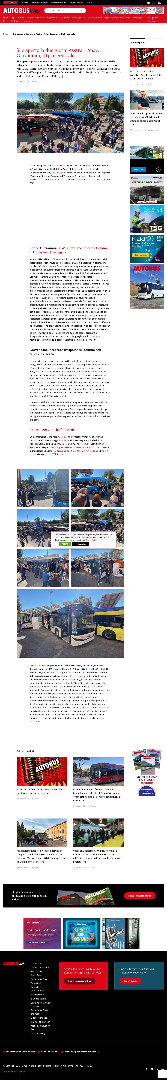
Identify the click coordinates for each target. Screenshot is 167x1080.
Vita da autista (95, 17)
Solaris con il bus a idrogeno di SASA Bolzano (76, 450)
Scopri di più (130, 981)
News (6, 17)
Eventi (94, 867)
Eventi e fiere (78, 17)
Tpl (13, 17)
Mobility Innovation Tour (117, 17)
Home (5, 34)
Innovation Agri (38, 1033)
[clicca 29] (133, 10)
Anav (53, 172)
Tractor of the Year (40, 1021)
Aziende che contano (58, 3)
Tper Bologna (56, 447)
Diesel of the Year (39, 1017)
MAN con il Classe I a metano (78, 447)
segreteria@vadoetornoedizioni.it (81, 1051)
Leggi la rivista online (139, 895)
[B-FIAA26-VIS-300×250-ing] (147, 249)
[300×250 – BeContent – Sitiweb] (42, 933)
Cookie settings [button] (80, 544)
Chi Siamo (24, 3)
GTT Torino (58, 454)
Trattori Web (37, 994)
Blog (5, 21)
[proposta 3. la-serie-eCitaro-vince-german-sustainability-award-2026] (147, 160)
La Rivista (44, 3)
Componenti (52, 17)
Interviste (25, 21)
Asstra (60, 172)
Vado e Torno (37, 963)
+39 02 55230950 (48, 1051)
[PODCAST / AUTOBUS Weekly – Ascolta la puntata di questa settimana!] (147, 57)
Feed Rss (89, 3)
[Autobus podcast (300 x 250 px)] (121, 933)
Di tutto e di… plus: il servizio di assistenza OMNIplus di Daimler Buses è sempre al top (146, 119)
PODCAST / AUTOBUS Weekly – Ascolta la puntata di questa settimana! (145, 75)
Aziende (65, 17)
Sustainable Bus (39, 979)
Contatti (72, 3)
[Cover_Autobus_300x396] (147, 286)
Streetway (84, 443)
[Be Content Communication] (21, 1072)
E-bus (21, 17)
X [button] (111, 534)
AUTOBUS (63, 436)
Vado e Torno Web (40, 967)
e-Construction (38, 998)
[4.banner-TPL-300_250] (147, 190)
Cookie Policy (91, 540)
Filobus (14, 21)
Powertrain (36, 983)
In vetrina (150, 130)
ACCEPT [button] (65, 544)
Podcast (80, 3)
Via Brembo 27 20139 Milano (20, 1051)
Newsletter (35, 3)
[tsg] (147, 219)
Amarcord (137, 17)
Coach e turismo (35, 17)
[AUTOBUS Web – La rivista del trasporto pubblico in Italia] (21, 10)
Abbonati (10, 2)
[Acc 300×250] (81, 933)
